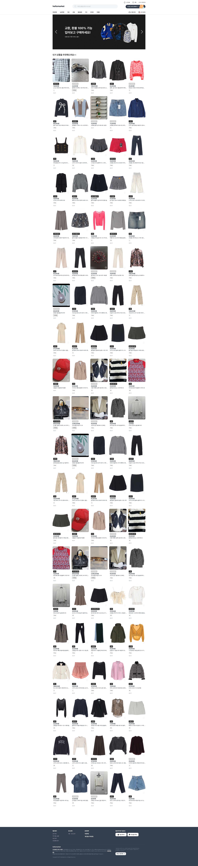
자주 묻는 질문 (56, 836)
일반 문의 (55, 838)
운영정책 (87, 831)
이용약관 (87, 833)
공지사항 (54, 833)
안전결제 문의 (56, 840)
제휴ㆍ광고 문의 (71, 833)
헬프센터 (55, 831)
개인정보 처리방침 (89, 836)
